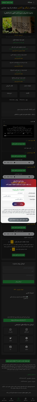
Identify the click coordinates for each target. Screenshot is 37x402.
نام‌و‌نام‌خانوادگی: (31, 193)
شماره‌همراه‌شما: (31, 196)
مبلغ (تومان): (32, 199)
